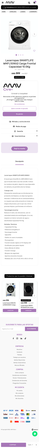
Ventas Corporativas (19, 362)
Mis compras (19, 393)
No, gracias (19, 114)
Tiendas (19, 354)
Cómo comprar (19, 372)
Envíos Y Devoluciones (19, 378)
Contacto (19, 352)
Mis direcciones (19, 396)
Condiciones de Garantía (19, 380)
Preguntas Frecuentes (19, 383)
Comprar (12, 445)
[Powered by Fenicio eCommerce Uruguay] (35, 429)
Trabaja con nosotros (19, 357)
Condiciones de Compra (19, 375)
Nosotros (19, 349)
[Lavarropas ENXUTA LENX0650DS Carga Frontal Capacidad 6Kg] (10, 289)
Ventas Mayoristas (19, 360)
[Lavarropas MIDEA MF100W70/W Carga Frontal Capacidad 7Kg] (28, 289)
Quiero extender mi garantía (19, 108)
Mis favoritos (19, 398)
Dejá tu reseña (19, 149)
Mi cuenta (19, 390)
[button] (29, 2)
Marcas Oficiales (19, 365)
